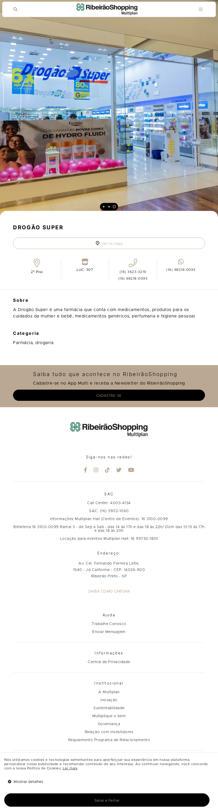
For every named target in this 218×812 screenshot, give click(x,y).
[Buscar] (15, 9)
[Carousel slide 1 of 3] (103, 206)
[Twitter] (119, 470)
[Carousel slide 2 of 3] (109, 206)
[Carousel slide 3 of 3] (114, 206)
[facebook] (85, 470)
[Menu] (201, 9)
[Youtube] (131, 470)
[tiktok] (107, 470)
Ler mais (70, 768)
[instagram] (96, 470)
